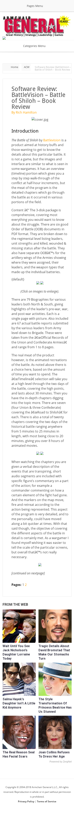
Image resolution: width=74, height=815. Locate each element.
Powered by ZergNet (61, 761)
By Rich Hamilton (24, 112)
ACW (26, 67)
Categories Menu (34, 46)
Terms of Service (46, 801)
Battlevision (52, 140)
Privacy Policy (26, 801)
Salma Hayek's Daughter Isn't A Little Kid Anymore (19, 703)
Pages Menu (35, 6)
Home (14, 67)
